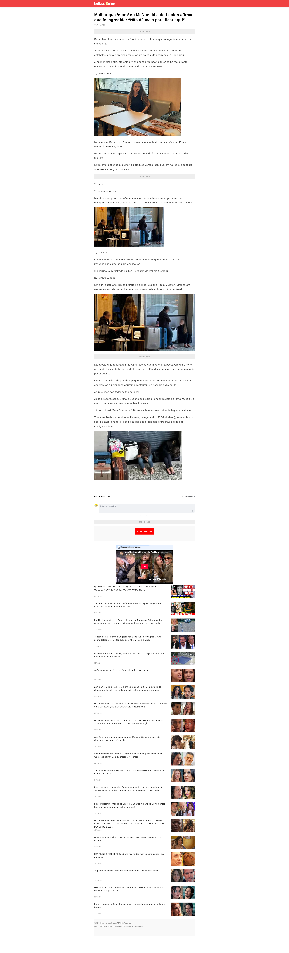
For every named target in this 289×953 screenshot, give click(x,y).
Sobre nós (98, 926)
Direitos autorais (137, 926)
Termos (119, 926)
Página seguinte (144, 531)
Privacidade (127, 926)
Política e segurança (109, 926)
